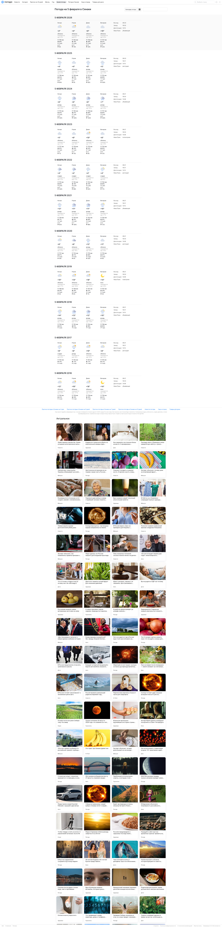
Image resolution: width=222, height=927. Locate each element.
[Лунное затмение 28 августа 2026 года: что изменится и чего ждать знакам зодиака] (97, 715)
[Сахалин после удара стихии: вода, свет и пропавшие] (69, 881)
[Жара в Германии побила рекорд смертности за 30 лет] (97, 826)
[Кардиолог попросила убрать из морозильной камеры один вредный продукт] (97, 436)
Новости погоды (150, 409)
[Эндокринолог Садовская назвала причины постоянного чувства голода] (153, 603)
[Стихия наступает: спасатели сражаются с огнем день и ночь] (69, 770)
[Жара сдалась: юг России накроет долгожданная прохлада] (97, 548)
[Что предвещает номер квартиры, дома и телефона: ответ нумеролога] (97, 909)
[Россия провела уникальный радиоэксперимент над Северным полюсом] (97, 687)
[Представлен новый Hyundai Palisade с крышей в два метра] (69, 798)
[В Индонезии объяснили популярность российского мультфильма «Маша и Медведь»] (153, 798)
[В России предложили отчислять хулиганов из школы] (69, 659)
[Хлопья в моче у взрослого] (69, 909)
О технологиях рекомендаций (185, 925)
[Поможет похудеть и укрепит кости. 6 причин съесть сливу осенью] (125, 464)
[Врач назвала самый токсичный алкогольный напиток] (125, 492)
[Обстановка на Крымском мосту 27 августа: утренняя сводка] (97, 770)
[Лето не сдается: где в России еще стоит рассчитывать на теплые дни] (125, 631)
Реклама (15, 925)
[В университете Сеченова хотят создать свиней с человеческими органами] (69, 492)
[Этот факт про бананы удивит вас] (97, 742)
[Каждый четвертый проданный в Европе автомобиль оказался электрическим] (97, 659)
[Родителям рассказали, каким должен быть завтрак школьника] (153, 881)
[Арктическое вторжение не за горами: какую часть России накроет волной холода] (97, 464)
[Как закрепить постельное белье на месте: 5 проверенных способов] (125, 436)
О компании (8, 925)
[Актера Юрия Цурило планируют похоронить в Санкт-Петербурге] (153, 715)
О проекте (156, 925)
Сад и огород (162, 409)
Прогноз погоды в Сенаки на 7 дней (104, 409)
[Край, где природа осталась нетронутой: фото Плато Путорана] (125, 798)
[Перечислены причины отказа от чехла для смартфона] (125, 687)
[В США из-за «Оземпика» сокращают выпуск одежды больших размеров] (153, 492)
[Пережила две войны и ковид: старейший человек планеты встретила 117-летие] (97, 492)
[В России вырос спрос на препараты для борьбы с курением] (125, 520)
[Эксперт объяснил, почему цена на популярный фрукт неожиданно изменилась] (153, 464)
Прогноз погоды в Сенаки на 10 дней (130, 409)
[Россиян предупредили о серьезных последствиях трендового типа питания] (125, 826)
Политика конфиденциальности (168, 925)
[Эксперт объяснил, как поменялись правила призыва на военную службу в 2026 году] (69, 548)
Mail (3, 925)
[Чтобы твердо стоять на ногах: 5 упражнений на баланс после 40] (69, 826)
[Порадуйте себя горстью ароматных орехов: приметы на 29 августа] (153, 826)
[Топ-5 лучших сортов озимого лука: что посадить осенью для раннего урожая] (153, 631)
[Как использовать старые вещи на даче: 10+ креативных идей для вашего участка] (153, 742)
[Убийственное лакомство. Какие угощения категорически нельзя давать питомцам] (69, 436)
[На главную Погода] (8, 2)
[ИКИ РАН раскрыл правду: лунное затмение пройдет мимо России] (153, 770)
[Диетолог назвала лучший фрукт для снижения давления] (97, 576)
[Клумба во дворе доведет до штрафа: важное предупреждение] (125, 603)
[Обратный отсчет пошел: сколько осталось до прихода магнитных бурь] (125, 659)
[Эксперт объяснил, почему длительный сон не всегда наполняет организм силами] (125, 742)
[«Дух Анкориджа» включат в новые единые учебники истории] (69, 631)
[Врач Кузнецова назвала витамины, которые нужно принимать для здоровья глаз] (97, 881)
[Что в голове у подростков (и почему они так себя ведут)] (69, 576)
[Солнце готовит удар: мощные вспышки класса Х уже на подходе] (153, 687)
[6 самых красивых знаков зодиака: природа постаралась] (97, 603)
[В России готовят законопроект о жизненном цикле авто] (69, 687)
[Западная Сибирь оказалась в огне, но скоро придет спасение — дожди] (125, 909)
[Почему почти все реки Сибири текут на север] (69, 715)
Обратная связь (198, 925)
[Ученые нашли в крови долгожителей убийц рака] (69, 520)
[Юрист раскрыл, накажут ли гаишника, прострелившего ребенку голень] (125, 576)
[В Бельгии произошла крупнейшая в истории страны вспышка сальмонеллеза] (125, 715)
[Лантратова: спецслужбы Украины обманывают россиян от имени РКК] (69, 464)
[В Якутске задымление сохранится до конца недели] (69, 854)
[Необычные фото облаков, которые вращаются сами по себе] (153, 854)
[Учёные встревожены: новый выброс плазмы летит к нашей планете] (97, 798)
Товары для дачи (174, 409)
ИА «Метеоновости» (215, 925)
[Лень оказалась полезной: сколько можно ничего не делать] (125, 548)
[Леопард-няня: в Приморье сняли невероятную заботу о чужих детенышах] (153, 436)
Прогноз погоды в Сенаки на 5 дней (78, 409)
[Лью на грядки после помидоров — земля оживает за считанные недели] (153, 659)
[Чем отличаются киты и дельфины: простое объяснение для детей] (125, 854)
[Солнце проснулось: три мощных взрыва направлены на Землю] (97, 520)
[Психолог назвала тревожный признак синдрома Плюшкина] (153, 520)
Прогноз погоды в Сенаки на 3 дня (53, 409)
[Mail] (2, 2)
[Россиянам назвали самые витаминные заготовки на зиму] (69, 603)
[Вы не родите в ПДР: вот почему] (153, 576)
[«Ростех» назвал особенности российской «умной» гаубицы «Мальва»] (69, 742)
